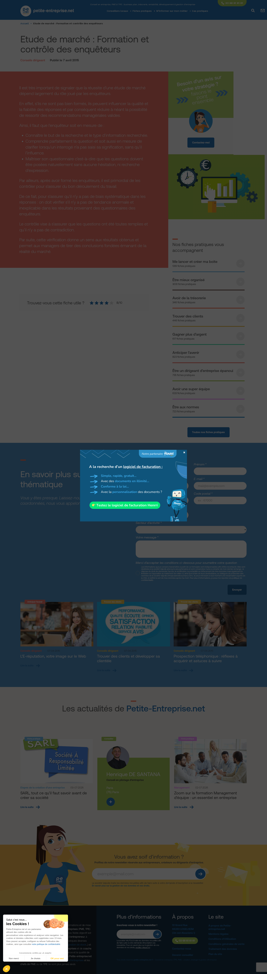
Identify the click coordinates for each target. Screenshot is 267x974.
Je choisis (35, 958)
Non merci (14, 958)
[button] (6, 968)
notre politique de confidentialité (46, 944)
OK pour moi (57, 958)
